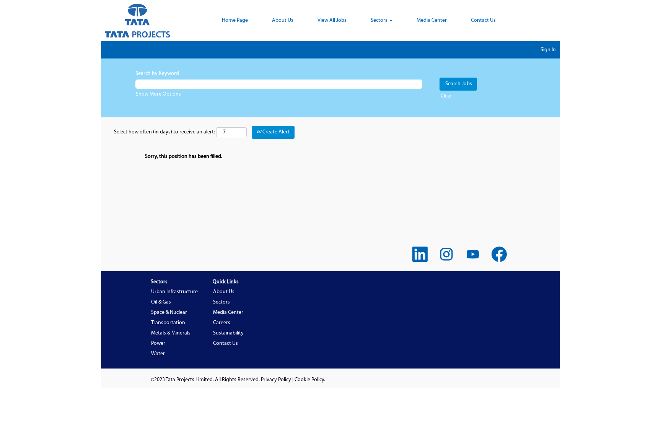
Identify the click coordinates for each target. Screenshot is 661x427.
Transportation (168, 323)
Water (158, 354)
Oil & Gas (161, 302)
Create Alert (275, 132)
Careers (221, 323)
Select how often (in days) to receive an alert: (164, 132)
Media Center (432, 20)
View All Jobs (332, 20)
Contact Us (483, 20)
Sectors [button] (380, 20)
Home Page (235, 20)
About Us (282, 20)
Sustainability (228, 333)
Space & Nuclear (169, 312)
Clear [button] (446, 96)
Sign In (548, 50)
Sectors (221, 302)
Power (158, 343)
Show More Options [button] (158, 94)
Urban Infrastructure (174, 292)
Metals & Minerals (170, 333)
